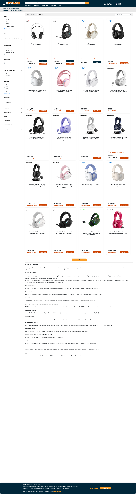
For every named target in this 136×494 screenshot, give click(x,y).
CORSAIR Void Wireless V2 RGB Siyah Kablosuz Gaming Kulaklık (64, 232)
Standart (8, 54)
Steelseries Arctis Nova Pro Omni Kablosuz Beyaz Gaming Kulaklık (91, 138)
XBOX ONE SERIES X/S (11, 90)
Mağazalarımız (45, 5)
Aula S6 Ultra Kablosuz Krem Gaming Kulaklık (118, 185)
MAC (7, 91)
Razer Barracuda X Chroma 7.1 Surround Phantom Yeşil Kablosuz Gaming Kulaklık (91, 233)
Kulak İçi (8, 100)
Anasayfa (5, 8)
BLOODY (8, 23)
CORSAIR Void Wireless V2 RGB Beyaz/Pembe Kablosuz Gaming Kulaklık (64, 186)
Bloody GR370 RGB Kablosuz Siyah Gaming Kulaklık (64, 43)
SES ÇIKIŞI (6, 129)
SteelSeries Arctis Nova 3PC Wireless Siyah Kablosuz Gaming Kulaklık (37, 139)
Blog (60, 5)
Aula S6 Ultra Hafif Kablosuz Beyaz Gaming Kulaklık (37, 91)
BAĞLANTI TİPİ (7, 59)
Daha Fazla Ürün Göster (79, 260)
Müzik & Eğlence (10, 52)
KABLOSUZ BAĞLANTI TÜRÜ (9, 70)
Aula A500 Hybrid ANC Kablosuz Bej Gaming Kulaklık (91, 43)
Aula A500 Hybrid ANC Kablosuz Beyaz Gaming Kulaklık (91, 91)
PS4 (7, 88)
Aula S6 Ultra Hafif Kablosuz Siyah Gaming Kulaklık (118, 43)
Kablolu (8, 65)
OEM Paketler (28, 5)
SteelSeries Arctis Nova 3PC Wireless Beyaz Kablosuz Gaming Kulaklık (118, 91)
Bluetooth (8, 74)
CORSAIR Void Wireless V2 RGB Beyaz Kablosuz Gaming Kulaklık (37, 232)
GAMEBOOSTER (10, 26)
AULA (7, 21)
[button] (4, 4)
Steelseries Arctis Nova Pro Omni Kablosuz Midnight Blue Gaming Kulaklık (118, 139)
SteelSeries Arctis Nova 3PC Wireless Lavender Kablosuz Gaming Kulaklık (64, 139)
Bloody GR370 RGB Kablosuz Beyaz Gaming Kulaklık (37, 43)
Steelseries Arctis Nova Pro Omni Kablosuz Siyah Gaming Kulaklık (37, 185)
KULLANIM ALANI (7, 45)
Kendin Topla (36, 5)
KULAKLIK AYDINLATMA (8, 124)
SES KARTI (6, 116)
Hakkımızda (53, 5)
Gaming (8, 48)
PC (6, 84)
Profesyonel (9, 50)
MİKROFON (6, 108)
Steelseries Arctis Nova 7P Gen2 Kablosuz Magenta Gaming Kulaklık (118, 232)
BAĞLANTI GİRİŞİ (7, 112)
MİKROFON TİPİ (7, 120)
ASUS (7, 19)
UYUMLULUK (6, 81)
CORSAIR (8, 25)
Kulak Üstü (8, 102)
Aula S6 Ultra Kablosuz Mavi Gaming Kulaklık (91, 185)
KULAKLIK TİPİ (7, 97)
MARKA (5, 16)
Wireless (8, 75)
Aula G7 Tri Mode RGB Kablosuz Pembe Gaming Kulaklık (64, 91)
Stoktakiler (41, 14)
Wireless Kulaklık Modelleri (14, 8)
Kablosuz (8, 63)
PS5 (7, 86)
